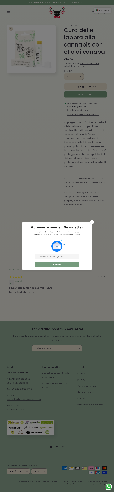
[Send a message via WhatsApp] (109, 487)
